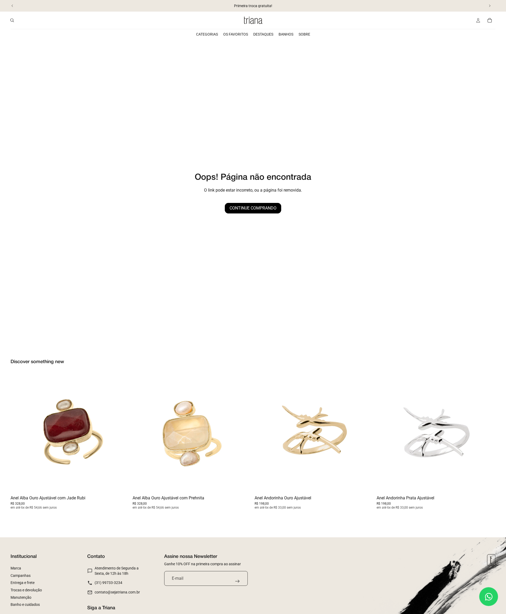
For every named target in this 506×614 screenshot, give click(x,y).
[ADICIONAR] (121, 485)
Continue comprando (253, 208)
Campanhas (21, 575)
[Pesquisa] (12, 20)
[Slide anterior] (12, 6)
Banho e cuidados (25, 604)
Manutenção (21, 597)
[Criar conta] (237, 581)
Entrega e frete (23, 583)
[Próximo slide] (489, 6)
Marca (16, 568)
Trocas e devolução (26, 590)
